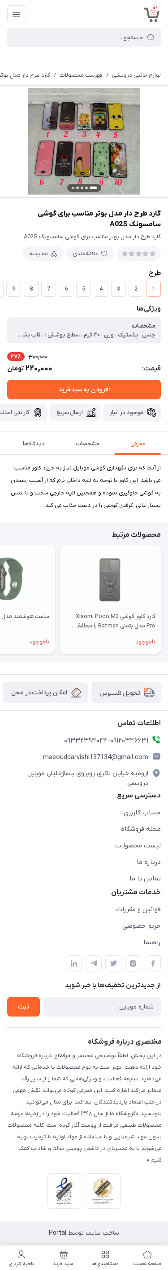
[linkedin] (74, 963)
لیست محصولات (138, 845)
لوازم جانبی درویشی (136, 75)
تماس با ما (145, 878)
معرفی (138, 444)
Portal (57, 1233)
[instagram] (133, 963)
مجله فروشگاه (141, 829)
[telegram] (94, 963)
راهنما (152, 942)
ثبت (23, 1007)
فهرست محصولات (81, 75)
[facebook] (153, 963)
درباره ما (149, 862)
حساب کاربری (142, 812)
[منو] (16, 14)
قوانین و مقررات (138, 909)
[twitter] (113, 963)
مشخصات (87, 444)
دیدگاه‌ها (34, 444)
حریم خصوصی (141, 925)
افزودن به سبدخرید (84, 390)
